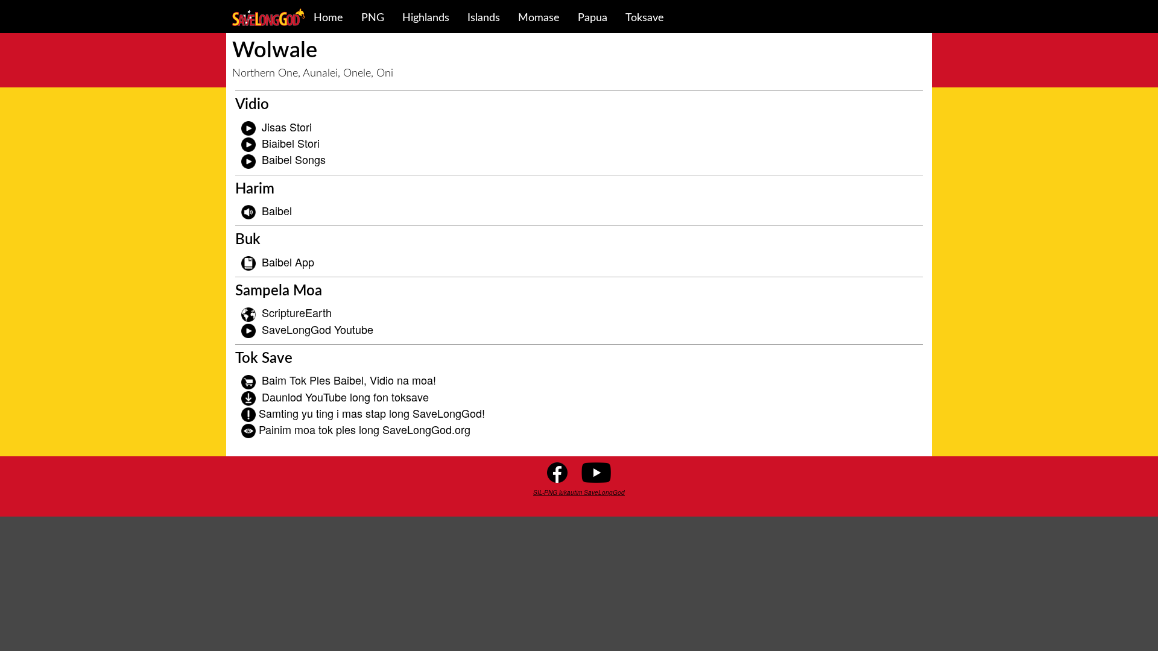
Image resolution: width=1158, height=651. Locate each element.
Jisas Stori (287, 126)
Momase (539, 18)
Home (328, 18)
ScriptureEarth (297, 312)
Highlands (425, 18)
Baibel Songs (294, 159)
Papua (592, 18)
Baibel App (288, 261)
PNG (372, 18)
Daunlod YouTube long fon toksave (345, 396)
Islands (483, 18)
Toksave (644, 18)
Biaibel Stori (291, 143)
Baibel (277, 210)
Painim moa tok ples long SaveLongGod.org (364, 429)
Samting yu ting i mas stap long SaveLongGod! (372, 413)
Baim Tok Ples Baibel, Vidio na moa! (349, 380)
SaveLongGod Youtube (317, 329)
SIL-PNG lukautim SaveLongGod (579, 492)
